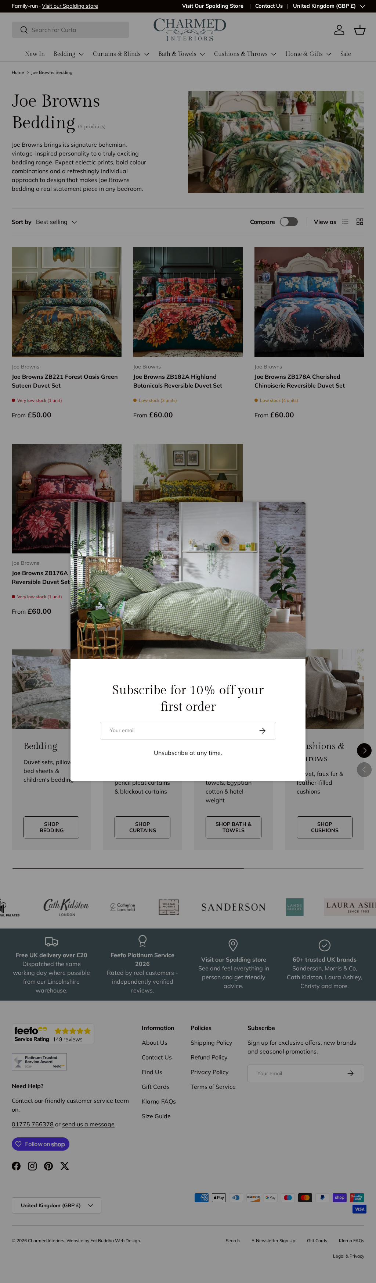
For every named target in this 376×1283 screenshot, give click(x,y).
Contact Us (269, 6)
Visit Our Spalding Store (213, 6)
